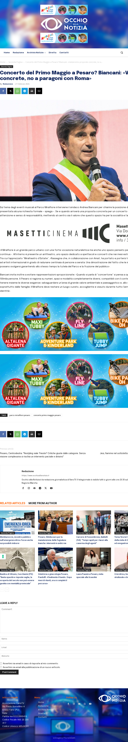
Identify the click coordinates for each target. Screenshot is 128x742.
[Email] (39, 91)
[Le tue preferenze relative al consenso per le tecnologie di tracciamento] (3, 556)
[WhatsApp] (17, 91)
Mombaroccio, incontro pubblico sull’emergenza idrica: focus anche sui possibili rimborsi (16, 540)
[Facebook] (3, 91)
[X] (10, 91)
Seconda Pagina (15, 62)
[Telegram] (25, 91)
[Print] (32, 91)
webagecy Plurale (64, 738)
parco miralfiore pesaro (20, 415)
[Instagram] (29, 488)
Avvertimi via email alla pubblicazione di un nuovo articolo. (31, 667)
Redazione (8, 84)
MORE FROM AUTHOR (43, 503)
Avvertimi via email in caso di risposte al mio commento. (31, 664)
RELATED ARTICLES (12, 503)
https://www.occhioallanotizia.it (35, 476)
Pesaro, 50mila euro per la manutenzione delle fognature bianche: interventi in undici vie (52, 540)
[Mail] (35, 488)
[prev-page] (2, 590)
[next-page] (7, 590)
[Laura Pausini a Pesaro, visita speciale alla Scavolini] (93, 559)
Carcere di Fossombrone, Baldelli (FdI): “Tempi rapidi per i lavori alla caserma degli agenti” (92, 540)
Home (2, 62)
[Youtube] (52, 488)
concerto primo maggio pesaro (47, 415)
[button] (122, 53)
